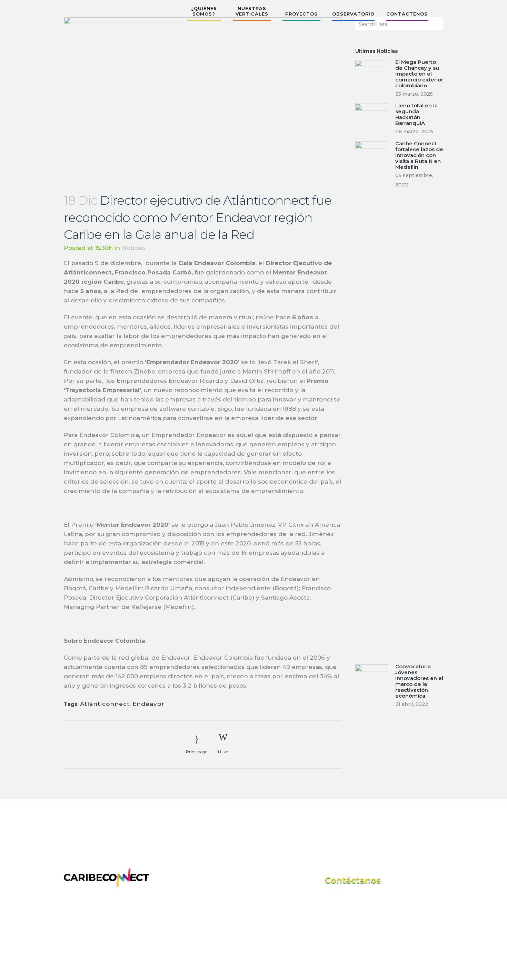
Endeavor (148, 703)
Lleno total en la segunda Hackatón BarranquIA (416, 114)
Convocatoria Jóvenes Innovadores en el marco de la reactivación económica (419, 681)
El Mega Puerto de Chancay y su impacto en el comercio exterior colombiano (419, 74)
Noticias (134, 247)
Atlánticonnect (105, 703)
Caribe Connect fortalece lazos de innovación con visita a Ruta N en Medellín (419, 155)
